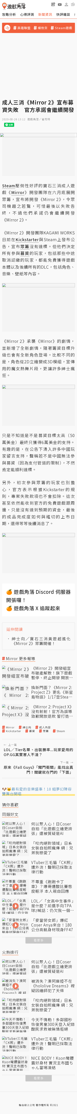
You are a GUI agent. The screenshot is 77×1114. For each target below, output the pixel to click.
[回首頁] (14, 6)
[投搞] (53, 4)
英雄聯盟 (24, 28)
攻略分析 (9, 14)
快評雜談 (63, 14)
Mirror (10, 727)
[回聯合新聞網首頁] (4, 6)
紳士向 (27, 727)
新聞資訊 (45, 14)
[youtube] (60, 4)
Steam (61, 731)
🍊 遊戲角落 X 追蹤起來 (33, 608)
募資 (32, 731)
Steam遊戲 (63, 28)
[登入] (66, 4)
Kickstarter (13, 731)
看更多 (39, 940)
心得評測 (27, 14)
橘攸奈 (43, 28)
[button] (73, 4)
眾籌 (46, 731)
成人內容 (45, 727)
